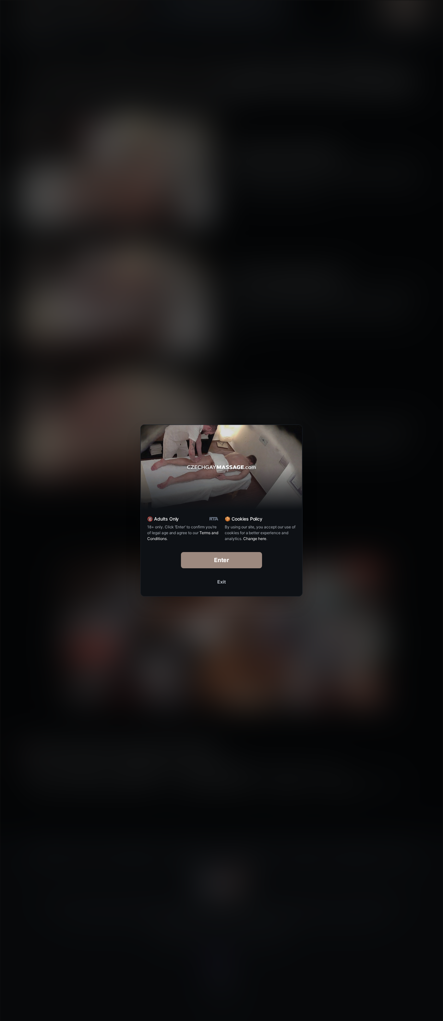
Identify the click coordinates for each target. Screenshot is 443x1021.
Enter (221, 560)
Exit (221, 581)
